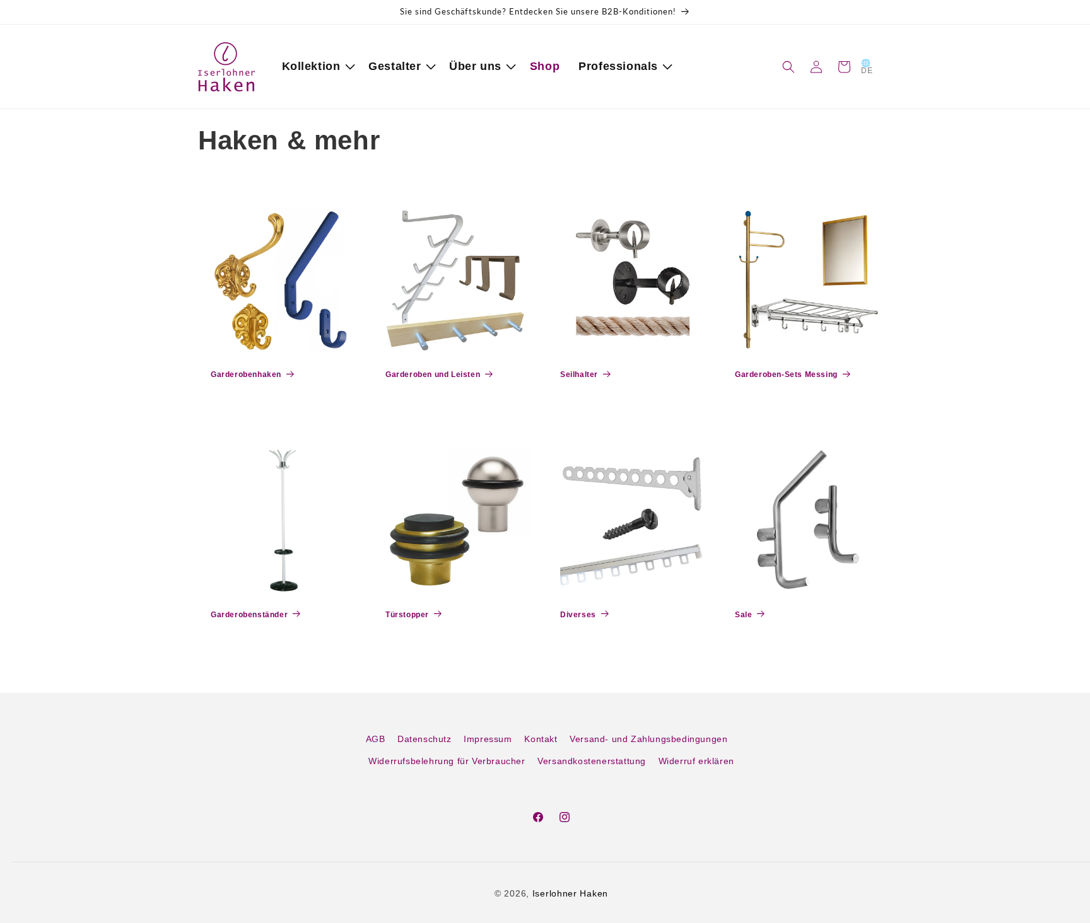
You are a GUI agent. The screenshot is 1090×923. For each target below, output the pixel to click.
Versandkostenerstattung (591, 761)
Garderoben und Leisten (432, 374)
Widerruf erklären (696, 761)
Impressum (488, 739)
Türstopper (407, 614)
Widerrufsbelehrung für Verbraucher (446, 761)
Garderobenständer (249, 614)
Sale (743, 614)
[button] (316, 66)
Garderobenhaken (246, 374)
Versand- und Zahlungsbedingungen (648, 739)
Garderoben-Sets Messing (786, 374)
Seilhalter (579, 374)
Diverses (578, 614)
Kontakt (540, 739)
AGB (375, 739)
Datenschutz (424, 739)
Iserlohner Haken (570, 893)
